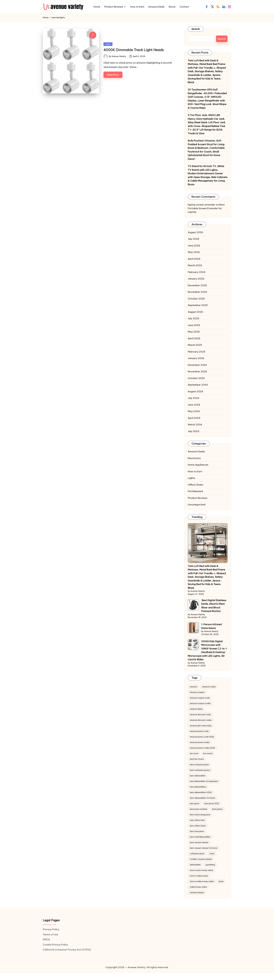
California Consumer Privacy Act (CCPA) (67, 949)
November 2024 (197, 371)
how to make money (199, 876)
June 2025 (194, 325)
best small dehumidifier (200, 837)
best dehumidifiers (198, 787)
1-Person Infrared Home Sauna (211, 626)
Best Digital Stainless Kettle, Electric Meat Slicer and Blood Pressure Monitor (213, 606)
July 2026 (193, 238)
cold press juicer (197, 853)
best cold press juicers (200, 770)
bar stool (194, 753)
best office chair (197, 820)
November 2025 (197, 291)
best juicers (217, 809)
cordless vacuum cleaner (201, 859)
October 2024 (196, 378)
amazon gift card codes (200, 725)
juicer (221, 881)
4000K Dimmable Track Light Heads (133, 50)
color (211, 853)
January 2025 (196, 358)
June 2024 (194, 404)
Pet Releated (195, 491)
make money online (198, 887)
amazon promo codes (200, 742)
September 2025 (198, 305)
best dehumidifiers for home (202, 798)
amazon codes (209, 687)
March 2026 (195, 265)
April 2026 (194, 258)
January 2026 (196, 278)
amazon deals (196, 709)
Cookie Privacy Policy (55, 944)
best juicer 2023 (211, 803)
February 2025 (196, 351)
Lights (108, 44)
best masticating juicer (200, 814)
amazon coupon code (200, 698)
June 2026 (194, 245)
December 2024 (197, 364)
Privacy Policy (51, 929)
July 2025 (193, 318)
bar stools (207, 753)
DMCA (46, 939)
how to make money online (202, 881)
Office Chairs (195, 484)
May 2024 (194, 411)
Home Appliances (198, 464)
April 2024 (194, 418)
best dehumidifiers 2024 (201, 792)
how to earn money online (201, 870)
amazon (193, 687)
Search (196, 29)
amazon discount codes (201, 720)
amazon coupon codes (200, 703)
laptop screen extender (201, 204)
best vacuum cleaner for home (203, 848)
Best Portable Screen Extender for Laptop (206, 208)
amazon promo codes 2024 (202, 748)
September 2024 (198, 384)
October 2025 (196, 298)
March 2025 (195, 345)
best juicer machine (198, 809)
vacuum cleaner (197, 892)
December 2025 (197, 285)
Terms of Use (50, 934)
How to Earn (195, 471)
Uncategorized (196, 504)
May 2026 (194, 252)
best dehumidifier (197, 775)
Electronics (194, 458)
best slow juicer (197, 831)
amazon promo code (199, 731)
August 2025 (195, 311)
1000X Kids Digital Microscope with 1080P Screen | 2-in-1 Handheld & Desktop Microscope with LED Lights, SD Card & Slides (207, 650)
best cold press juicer (199, 764)
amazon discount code (200, 714)
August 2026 (195, 232)
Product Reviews (197, 498)
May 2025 (194, 331)
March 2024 (195, 424)
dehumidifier (195, 864)
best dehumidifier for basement (204, 781)
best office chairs (198, 826)
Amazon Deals (196, 451)
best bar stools (197, 759)
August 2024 (195, 391)
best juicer (194, 803)
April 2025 (194, 338)
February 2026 (196, 272)
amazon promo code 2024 (202, 737)
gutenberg (210, 864)
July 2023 (193, 431)
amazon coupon (197, 692)
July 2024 (193, 398)
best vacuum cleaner (199, 842)
